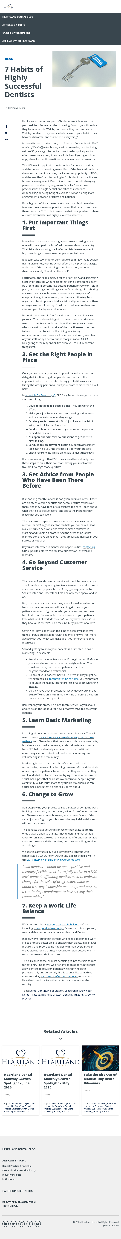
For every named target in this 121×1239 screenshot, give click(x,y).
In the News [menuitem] (8, 1179)
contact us (89, 547)
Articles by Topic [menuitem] (13, 24)
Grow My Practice (21, 1111)
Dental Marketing (73, 994)
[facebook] (6, 126)
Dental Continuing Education (46, 990)
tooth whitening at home (64, 679)
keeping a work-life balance (63, 924)
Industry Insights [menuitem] (11, 1174)
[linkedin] (6, 139)
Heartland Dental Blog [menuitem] (17, 16)
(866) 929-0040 (111, 1225)
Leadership (71, 990)
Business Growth (51, 994)
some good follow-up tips (49, 928)
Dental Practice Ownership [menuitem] (17, 1165)
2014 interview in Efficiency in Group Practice (53, 859)
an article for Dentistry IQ (40, 395)
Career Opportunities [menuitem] (16, 32)
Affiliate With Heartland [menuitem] (18, 40)
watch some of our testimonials (59, 976)
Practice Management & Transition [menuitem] (19, 1204)
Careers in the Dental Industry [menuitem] (19, 1170)
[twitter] (6, 132)
